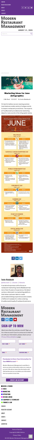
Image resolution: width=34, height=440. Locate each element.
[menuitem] (3, 2)
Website (22, 282)
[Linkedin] (28, 7)
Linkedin (15, 282)
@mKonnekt (5, 282)
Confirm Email (23, 352)
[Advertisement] (17, 55)
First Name (5, 344)
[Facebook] (22, 7)
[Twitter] (25, 7)
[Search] (31, 33)
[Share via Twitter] (20, 258)
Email (3, 352)
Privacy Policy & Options (9, 337)
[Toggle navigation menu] (31, 436)
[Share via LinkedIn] (17, 258)
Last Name (22, 344)
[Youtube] (31, 7)
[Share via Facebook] (13, 258)
